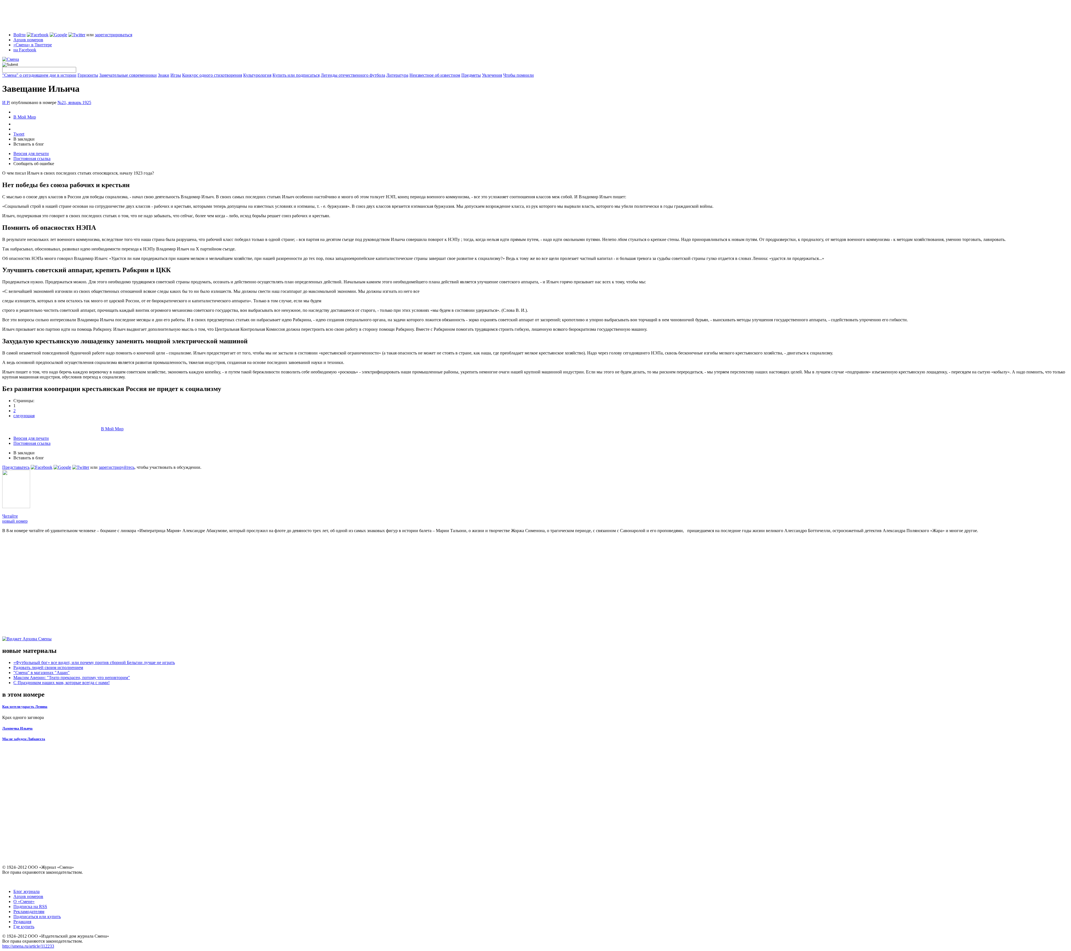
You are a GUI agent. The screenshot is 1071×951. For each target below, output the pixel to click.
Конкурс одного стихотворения (212, 75)
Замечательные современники (128, 75)
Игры (175, 75)
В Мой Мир (24, 117)
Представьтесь (16, 467)
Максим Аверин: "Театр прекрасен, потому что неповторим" (71, 677)
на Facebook (24, 49)
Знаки (163, 75)
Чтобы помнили (518, 75)
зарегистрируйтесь (116, 467)
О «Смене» (24, 901)
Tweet (18, 134)
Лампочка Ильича (17, 728)
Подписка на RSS (30, 906)
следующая (24, 415)
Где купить (23, 926)
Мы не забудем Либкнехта (23, 739)
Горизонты (88, 75)
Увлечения (492, 75)
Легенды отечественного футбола (353, 75)
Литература (397, 75)
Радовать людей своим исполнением (48, 667)
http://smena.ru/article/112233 (28, 946)
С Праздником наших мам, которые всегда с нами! (61, 682)
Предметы (471, 75)
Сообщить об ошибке (33, 163)
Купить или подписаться (296, 75)
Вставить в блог (28, 144)
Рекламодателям (28, 911)
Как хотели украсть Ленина (24, 706)
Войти (19, 34)
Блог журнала (26, 891)
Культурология (257, 75)
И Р (5, 102)
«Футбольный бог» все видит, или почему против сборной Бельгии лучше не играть (94, 662)
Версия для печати (31, 153)
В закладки (24, 139)
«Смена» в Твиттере (32, 44)
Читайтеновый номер (15, 518)
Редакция (22, 921)
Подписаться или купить (37, 916)
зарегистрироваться (113, 34)
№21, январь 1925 (74, 102)
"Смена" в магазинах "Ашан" (41, 672)
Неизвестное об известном (434, 75)
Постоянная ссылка (31, 158)
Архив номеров (28, 39)
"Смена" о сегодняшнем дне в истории (39, 75)
